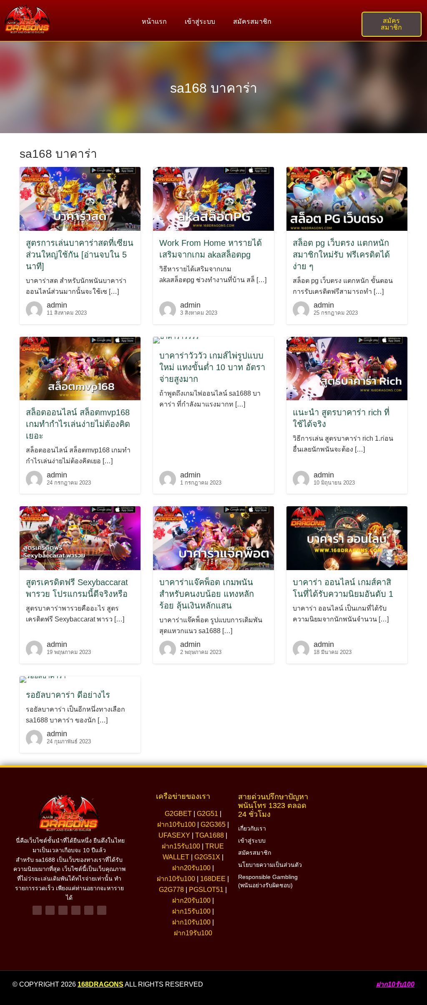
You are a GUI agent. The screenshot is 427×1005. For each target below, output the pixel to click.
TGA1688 (209, 835)
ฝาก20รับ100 (191, 867)
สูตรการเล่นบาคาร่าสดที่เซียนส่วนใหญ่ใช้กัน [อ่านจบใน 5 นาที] (79, 254)
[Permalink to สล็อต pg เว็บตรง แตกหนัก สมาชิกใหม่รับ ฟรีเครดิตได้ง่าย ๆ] (346, 198)
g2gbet (178, 813)
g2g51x (207, 857)
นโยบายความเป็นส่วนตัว (270, 864)
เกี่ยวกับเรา (252, 828)
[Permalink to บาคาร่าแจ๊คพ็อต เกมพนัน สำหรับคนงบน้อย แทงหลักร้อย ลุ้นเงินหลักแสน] (213, 537)
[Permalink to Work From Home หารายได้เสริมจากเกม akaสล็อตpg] (213, 198)
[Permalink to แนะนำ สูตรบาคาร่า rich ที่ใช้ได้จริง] (346, 367)
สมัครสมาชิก (252, 21)
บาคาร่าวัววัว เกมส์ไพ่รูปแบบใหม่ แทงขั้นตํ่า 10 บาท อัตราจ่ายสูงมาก (212, 367)
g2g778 (171, 889)
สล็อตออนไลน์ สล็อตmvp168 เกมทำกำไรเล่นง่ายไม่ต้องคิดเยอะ (78, 424)
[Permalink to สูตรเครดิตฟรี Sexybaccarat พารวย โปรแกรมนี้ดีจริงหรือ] (80, 537)
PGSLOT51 (206, 889)
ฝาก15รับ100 (181, 846)
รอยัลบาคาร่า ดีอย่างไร (68, 694)
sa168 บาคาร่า (213, 88)
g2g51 (207, 813)
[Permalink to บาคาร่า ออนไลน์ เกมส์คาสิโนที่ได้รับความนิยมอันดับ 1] (346, 537)
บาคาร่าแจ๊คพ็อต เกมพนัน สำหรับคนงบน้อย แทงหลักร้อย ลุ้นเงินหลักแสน (206, 594)
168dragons (100, 984)
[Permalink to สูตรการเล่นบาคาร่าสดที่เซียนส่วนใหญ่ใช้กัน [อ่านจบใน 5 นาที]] (80, 198)
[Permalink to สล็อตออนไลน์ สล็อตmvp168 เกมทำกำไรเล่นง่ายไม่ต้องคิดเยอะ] (80, 367)
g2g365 (213, 824)
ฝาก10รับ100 (176, 824)
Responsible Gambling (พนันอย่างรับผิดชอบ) (268, 881)
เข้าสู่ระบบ (200, 21)
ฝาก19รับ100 (193, 933)
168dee (213, 878)
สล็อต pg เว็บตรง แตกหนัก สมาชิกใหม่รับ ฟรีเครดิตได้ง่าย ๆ (341, 254)
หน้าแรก (154, 21)
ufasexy (174, 835)
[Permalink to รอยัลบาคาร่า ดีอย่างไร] (43, 678)
